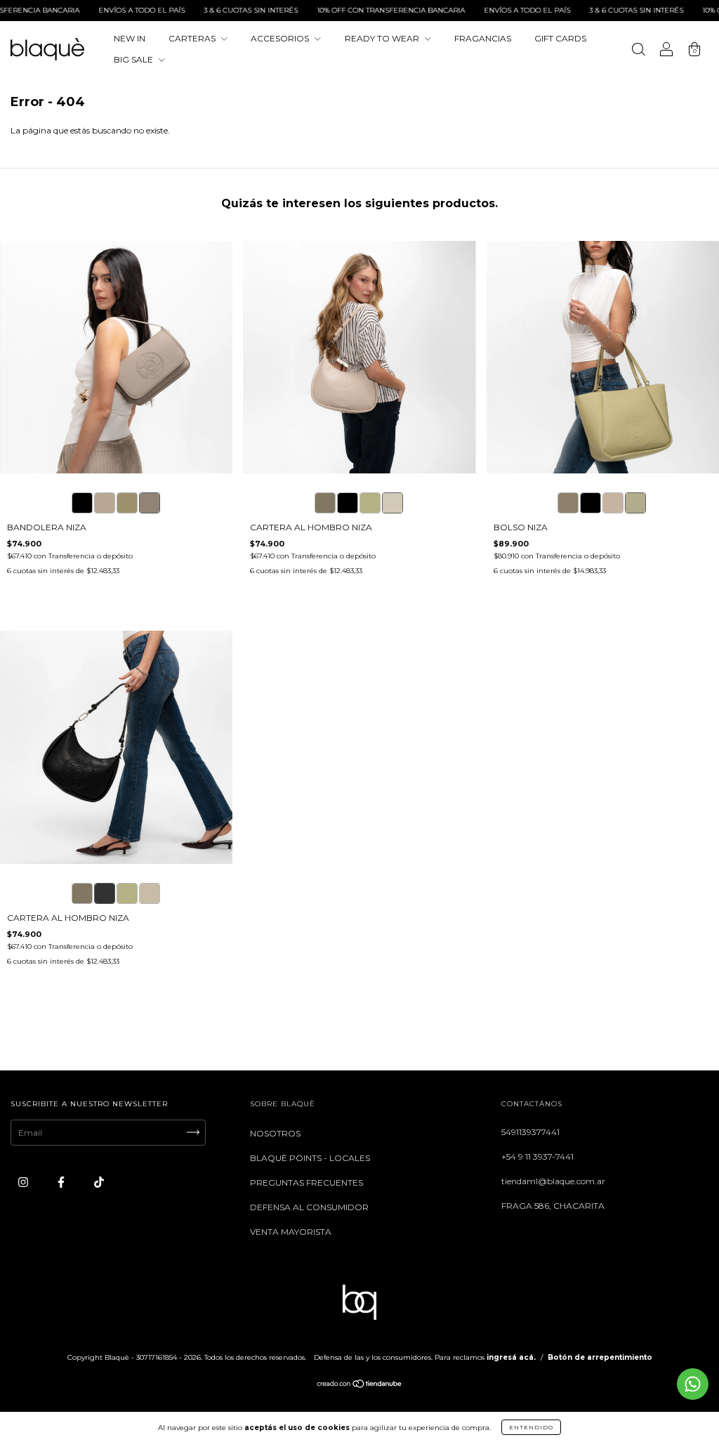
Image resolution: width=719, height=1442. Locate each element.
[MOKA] (325, 502)
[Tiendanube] (360, 1385)
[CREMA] (392, 502)
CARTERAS (193, 38)
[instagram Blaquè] (24, 1181)
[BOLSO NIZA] (568, 502)
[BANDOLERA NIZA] (82, 502)
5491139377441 (530, 1132)
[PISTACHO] (370, 502)
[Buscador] (638, 51)
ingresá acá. (511, 1357)
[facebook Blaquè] (62, 1181)
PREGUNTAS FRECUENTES (306, 1182)
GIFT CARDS (560, 38)
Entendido (531, 1427)
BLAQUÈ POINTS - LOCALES (310, 1158)
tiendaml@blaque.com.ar (553, 1181)
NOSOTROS (275, 1133)
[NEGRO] (347, 502)
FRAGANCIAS (482, 38)
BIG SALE (134, 59)
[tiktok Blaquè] (99, 1181)
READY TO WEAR (383, 38)
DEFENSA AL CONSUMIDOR (309, 1207)
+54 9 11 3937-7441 (537, 1156)
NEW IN (129, 38)
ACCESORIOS (281, 38)
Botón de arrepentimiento (600, 1357)
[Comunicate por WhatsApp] (692, 1384)
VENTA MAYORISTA (290, 1231)
